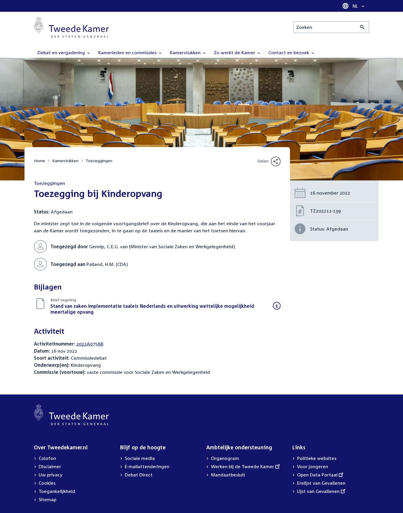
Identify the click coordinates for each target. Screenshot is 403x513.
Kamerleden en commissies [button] (128, 52)
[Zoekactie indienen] (362, 27)
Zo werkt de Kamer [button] (235, 52)
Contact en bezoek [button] (289, 52)
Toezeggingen (99, 160)
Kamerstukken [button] (186, 52)
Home (39, 160)
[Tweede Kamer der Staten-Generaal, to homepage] (71, 27)
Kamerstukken (65, 160)
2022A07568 (89, 344)
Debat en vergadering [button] (61, 52)
